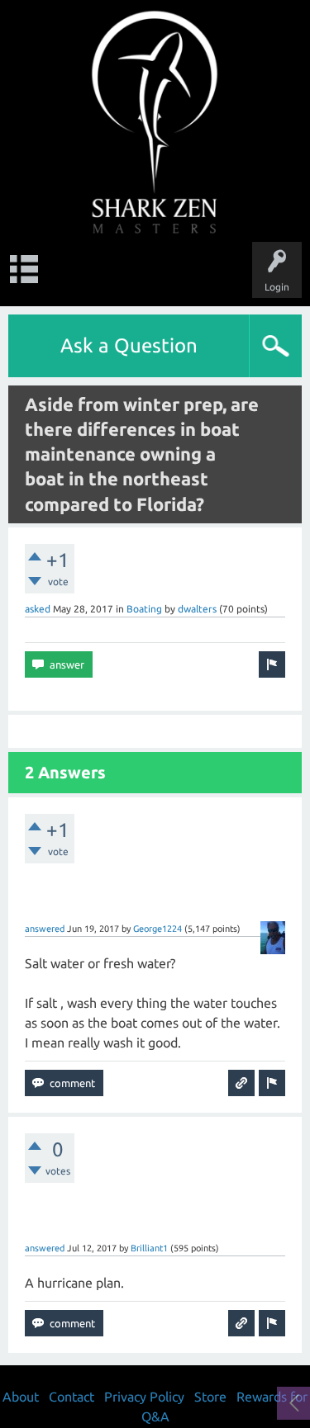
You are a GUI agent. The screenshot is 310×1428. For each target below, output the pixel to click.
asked (37, 608)
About (20, 1396)
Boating (144, 608)
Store (210, 1396)
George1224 (157, 929)
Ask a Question (129, 345)
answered (44, 929)
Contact (71, 1396)
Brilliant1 (149, 1248)
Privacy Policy (144, 1396)
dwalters (197, 608)
